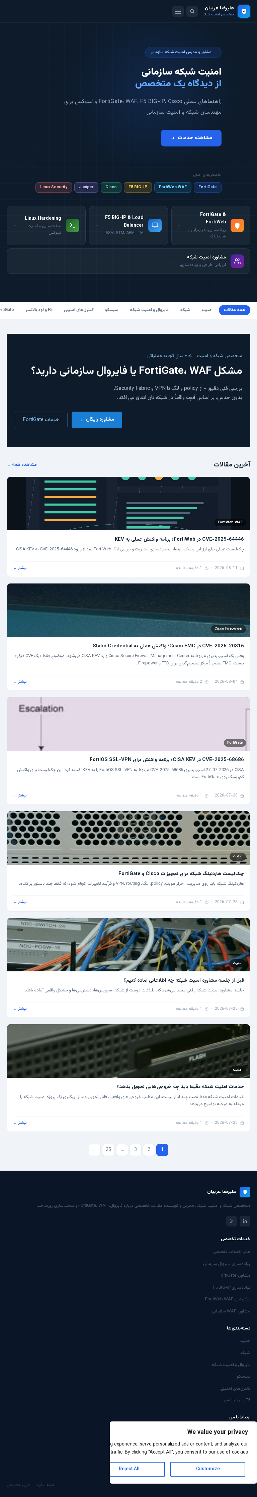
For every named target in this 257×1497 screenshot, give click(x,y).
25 (108, 1150)
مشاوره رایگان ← (97, 419)
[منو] (178, 11)
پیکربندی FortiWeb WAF (227, 1299)
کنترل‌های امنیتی (79, 310)
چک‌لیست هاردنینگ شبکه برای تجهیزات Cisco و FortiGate (181, 874)
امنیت (207, 310)
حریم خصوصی (18, 1485)
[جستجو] (192, 11)
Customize (208, 1469)
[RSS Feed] (231, 1221)
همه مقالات (234, 310)
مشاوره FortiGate (234, 1275)
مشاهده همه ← (22, 464)
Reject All (129, 1469)
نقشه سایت (45, 1485)
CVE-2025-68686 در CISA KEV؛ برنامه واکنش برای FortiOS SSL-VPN (167, 760)
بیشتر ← (20, 568)
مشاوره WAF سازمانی (231, 1311)
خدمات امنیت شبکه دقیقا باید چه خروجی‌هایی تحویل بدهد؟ (180, 1087)
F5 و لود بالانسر (39, 310)
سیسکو (111, 310)
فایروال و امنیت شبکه (149, 310)
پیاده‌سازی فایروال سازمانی (226, 1264)
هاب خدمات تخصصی (231, 1252)
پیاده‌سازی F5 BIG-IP (231, 1287)
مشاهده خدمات (195, 138)
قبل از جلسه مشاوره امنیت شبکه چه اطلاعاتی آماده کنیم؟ (183, 980)
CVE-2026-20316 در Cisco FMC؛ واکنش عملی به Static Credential (168, 646)
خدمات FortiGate (41, 420)
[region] (183, 1452)
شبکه (185, 310)
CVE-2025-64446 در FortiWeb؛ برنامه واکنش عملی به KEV (179, 539)
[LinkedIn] (245, 1221)
